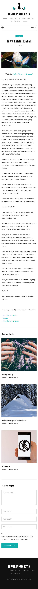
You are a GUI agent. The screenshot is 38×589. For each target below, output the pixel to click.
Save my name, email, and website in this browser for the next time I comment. (17, 538)
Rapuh (5, 318)
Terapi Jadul (5, 466)
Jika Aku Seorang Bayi (11, 321)
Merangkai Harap (7, 374)
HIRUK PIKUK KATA (19, 14)
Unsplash (29, 74)
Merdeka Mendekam (10, 315)
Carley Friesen (17, 74)
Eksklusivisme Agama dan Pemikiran (13, 420)
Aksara (19, 36)
